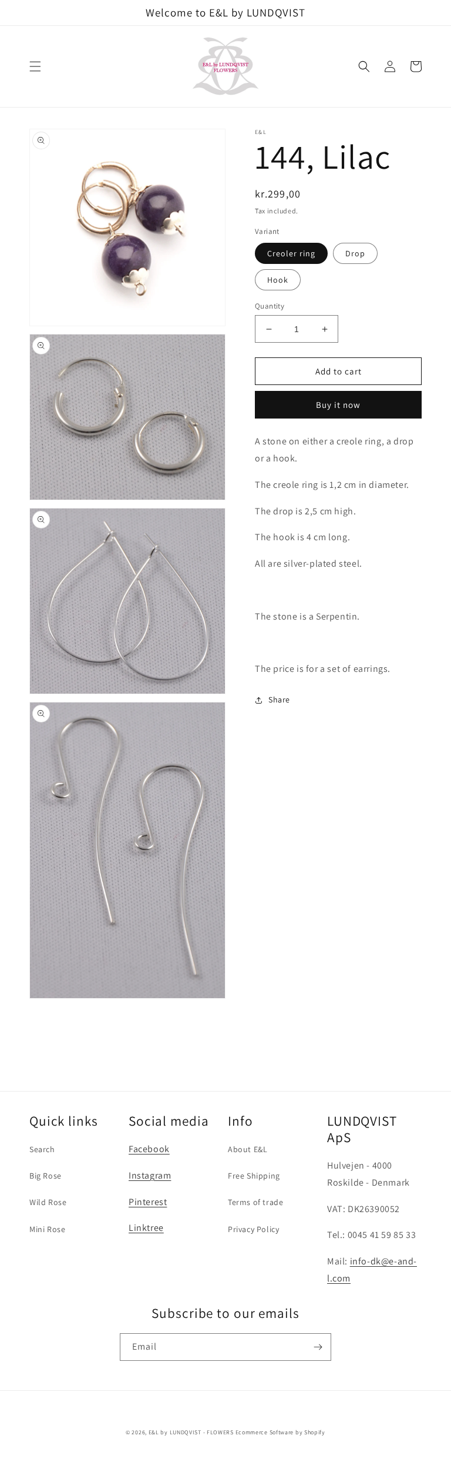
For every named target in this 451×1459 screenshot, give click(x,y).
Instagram (150, 1175)
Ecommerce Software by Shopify (280, 1432)
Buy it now (338, 404)
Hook (277, 280)
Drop (355, 253)
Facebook (149, 1149)
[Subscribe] (318, 1347)
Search (42, 1149)
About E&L (247, 1149)
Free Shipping (254, 1175)
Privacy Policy (253, 1229)
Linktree (146, 1228)
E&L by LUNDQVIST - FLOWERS (191, 1432)
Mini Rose (47, 1229)
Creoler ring (291, 253)
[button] (35, 66)
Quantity (269, 306)
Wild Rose (47, 1202)
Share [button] (279, 699)
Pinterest (148, 1202)
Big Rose (45, 1175)
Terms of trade (255, 1202)
